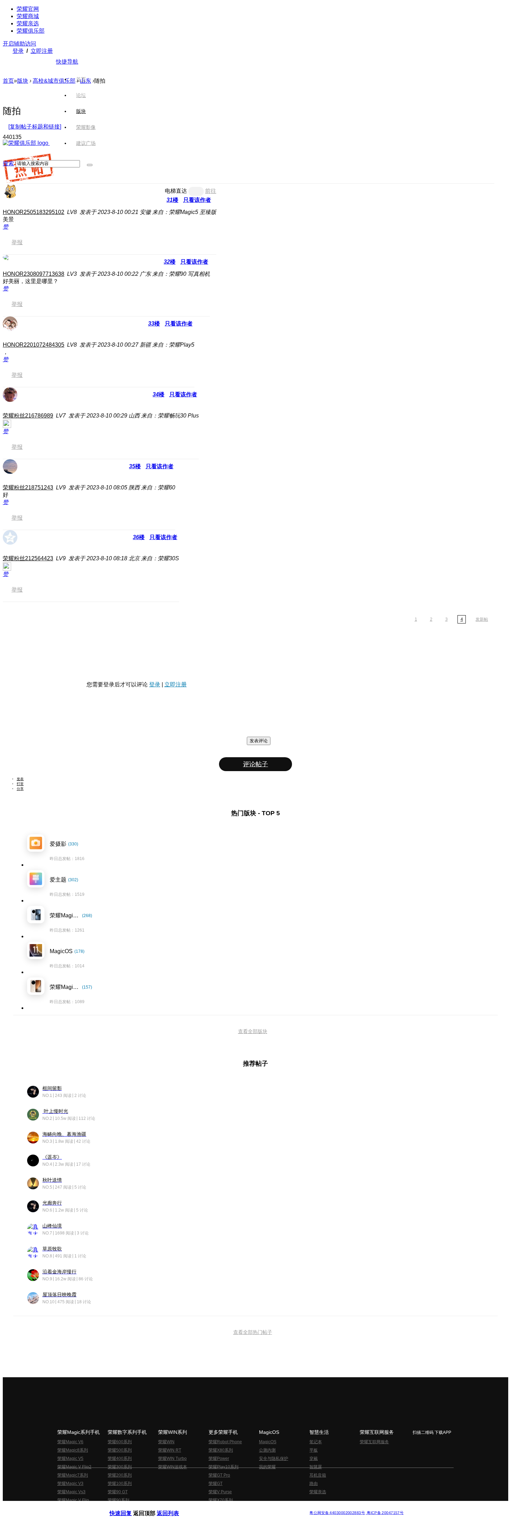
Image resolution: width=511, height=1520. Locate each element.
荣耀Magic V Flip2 (74, 1466)
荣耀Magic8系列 (72, 1450)
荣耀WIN (166, 1441)
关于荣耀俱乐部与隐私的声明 (174, 1507)
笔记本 (315, 1441)
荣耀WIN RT (169, 1450)
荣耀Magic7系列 (72, 1475)
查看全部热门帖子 (252, 1332)
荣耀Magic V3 (70, 1483)
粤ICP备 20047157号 (385, 1513)
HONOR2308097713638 (33, 274)
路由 (313, 1483)
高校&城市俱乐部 (54, 81)
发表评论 (259, 740)
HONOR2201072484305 (33, 345)
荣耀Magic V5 (70, 1458)
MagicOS (267, 1441)
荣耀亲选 (28, 23)
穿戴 (313, 1458)
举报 (17, 242)
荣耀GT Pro (219, 1475)
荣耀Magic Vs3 (71, 1491)
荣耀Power (219, 1458)
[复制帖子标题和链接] (34, 127)
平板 (313, 1450)
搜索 (8, 163)
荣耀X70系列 (221, 1500)
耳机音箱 (317, 1475)
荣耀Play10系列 (223, 1466)
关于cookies (213, 1507)
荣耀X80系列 (221, 1450)
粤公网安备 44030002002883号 (337, 1513)
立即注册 (42, 51)
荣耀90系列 (118, 1500)
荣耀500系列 (120, 1450)
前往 (210, 191)
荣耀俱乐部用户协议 (128, 1507)
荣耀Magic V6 (70, 1441)
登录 (18, 51)
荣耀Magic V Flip (73, 1500)
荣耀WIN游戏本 (172, 1466)
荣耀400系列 (120, 1458)
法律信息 (232, 1507)
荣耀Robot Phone (225, 1441)
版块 (22, 81)
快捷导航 (67, 62)
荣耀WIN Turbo (172, 1458)
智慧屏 (315, 1466)
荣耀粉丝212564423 (28, 558)
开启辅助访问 (19, 44)
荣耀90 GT (118, 1491)
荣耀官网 (28, 9)
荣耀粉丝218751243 (28, 487)
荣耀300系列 (120, 1466)
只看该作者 (197, 200)
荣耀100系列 (120, 1483)
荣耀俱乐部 (30, 31)
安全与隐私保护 (273, 1458)
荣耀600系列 (120, 1441)
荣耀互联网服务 (374, 1441)
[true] (89, 165)
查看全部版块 (252, 1031)
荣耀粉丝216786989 (28, 416)
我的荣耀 (267, 1466)
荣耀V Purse (220, 1491)
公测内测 (267, 1450)
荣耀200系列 (120, 1475)
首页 (81, 79)
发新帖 (482, 619)
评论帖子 (255, 764)
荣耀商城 (28, 16)
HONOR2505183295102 (33, 212)
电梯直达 (176, 191)
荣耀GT (215, 1483)
